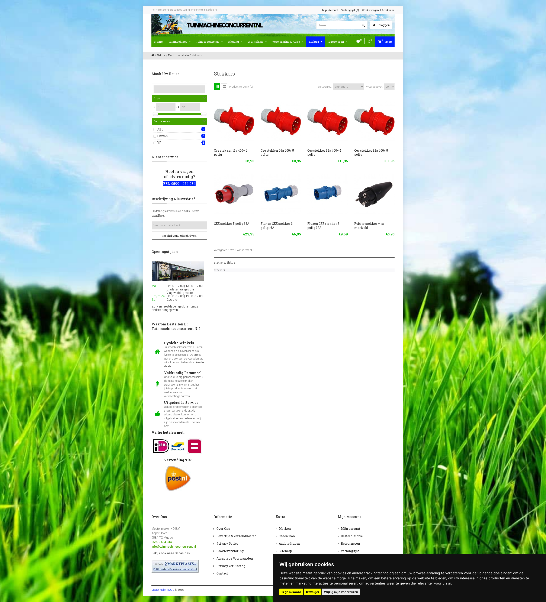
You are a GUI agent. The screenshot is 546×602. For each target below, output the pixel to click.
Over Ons (223, 529)
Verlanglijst (350, 551)
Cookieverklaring (230, 551)
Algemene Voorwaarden (234, 558)
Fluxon (162, 136)
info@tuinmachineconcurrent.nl (173, 546)
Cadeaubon (287, 536)
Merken (285, 529)
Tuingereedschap (207, 42)
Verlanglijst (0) (350, 10)
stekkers (219, 262)
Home (158, 42)
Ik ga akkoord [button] (291, 592)
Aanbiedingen (289, 543)
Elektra (314, 42)
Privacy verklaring (230, 566)
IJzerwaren (336, 42)
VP (159, 143)
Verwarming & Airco (286, 42)
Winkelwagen (370, 10)
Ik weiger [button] (312, 592)
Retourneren (350, 543)
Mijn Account (330, 10)
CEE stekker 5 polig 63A (231, 224)
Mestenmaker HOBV (162, 589)
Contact (222, 573)
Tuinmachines (177, 42)
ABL (160, 129)
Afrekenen (388, 10)
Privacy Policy (227, 543)
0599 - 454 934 (161, 542)
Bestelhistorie (352, 536)
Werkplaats (255, 42)
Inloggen (383, 25)
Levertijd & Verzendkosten (236, 536)
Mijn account (350, 529)
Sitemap (285, 551)
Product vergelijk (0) (241, 86)
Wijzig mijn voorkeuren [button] (341, 592)
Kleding (233, 42)
